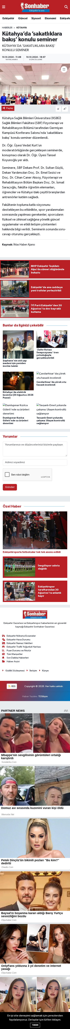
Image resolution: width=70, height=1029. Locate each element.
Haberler (7, 28)
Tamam (35, 1025)
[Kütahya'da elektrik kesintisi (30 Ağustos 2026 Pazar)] (18, 381)
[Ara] (66, 7)
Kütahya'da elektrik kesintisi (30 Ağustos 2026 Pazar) (18, 395)
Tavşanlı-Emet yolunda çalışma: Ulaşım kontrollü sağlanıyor (50, 421)
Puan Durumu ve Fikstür (19, 650)
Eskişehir (8, 18)
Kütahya (21, 28)
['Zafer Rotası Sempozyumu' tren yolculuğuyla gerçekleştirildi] (51, 339)
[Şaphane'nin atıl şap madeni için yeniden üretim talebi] (18, 344)
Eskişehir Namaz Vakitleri (20, 643)
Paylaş (9, 108)
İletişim (33, 670)
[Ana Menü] (3, 7)
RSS (13, 686)
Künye (45, 670)
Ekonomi (50, 18)
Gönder (10, 487)
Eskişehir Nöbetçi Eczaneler (21, 636)
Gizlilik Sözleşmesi (15, 670)
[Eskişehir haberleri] (34, 7)
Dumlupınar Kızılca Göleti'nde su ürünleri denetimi (15, 421)
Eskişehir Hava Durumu (18, 639)
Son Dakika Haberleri (18, 658)
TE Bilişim (43, 696)
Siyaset (36, 18)
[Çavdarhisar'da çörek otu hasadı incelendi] (51, 375)
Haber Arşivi (13, 661)
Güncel (22, 18)
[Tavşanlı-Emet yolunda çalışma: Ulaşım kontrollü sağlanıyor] (51, 409)
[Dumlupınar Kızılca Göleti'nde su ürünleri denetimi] (18, 409)
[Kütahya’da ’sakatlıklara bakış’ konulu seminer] (35, 83)
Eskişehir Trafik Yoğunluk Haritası (24, 647)
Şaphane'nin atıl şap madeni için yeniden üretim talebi (15, 363)
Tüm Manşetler (15, 654)
